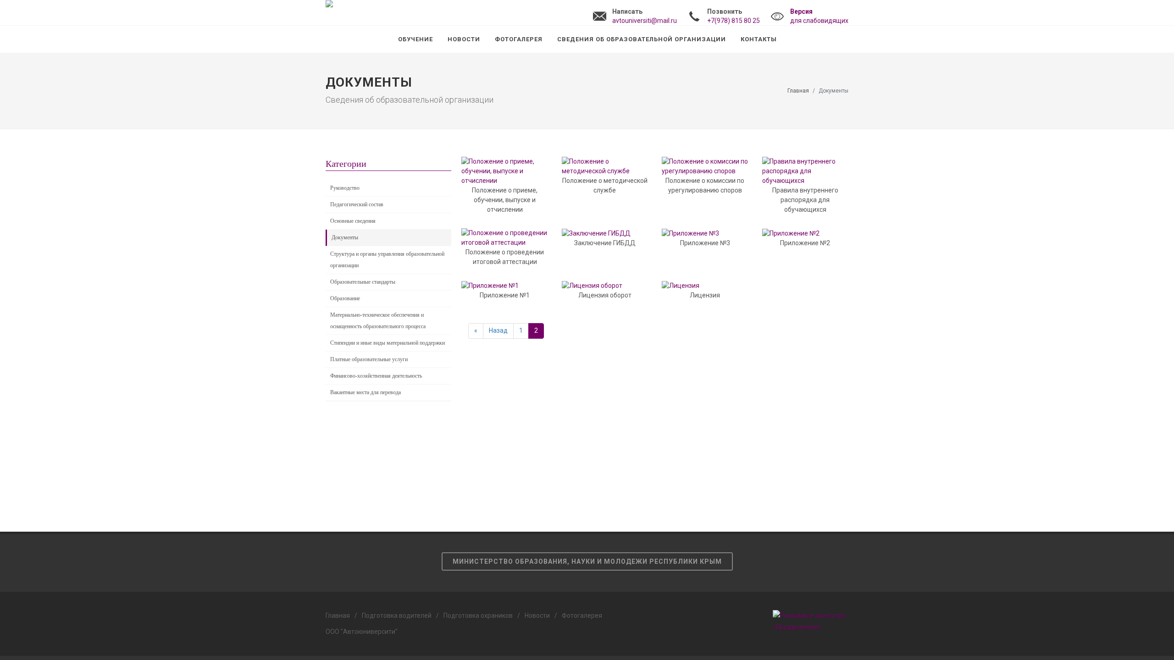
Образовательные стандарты (362, 282)
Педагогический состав (356, 204)
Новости (537, 615)
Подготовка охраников (478, 615)
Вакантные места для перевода (365, 392)
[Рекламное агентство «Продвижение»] (810, 621)
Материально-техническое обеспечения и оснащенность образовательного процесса (378, 321)
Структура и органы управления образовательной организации (387, 260)
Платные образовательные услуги (369, 359)
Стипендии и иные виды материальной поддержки (387, 343)
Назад (498, 330)
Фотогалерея (582, 615)
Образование (345, 298)
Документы (345, 237)
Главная (798, 91)
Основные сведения (353, 221)
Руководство (345, 188)
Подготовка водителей (397, 615)
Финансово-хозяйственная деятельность (376, 376)
